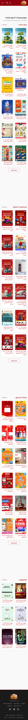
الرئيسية (23, 703)
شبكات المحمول (17, 706)
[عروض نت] (14, 696)
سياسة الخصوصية (20, 717)
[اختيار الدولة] (6, 2)
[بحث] (10, 2)
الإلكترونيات (9, 706)
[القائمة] (2, 2)
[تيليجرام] (14, 709)
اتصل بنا (5, 717)
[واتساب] (10, 709)
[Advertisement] (14, 11)
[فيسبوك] (18, 709)
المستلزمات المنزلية (7, 703)
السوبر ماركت (17, 703)
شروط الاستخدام (12, 717)
